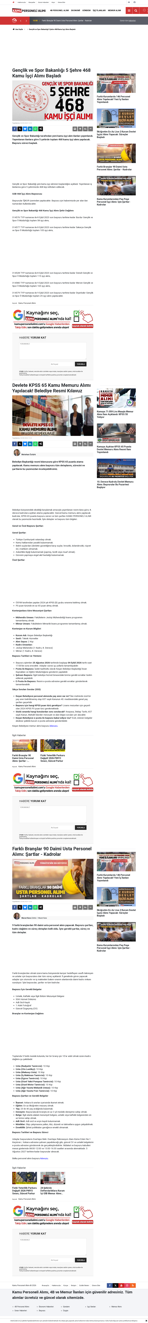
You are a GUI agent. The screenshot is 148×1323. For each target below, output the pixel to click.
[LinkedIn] (30, 129)
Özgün (65, 1310)
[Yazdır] (75, 129)
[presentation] (20, 20)
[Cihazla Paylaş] (40, 129)
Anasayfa (45, 1286)
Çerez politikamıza (125, 1321)
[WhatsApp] (35, 129)
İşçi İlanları (99, 10)
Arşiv (53, 2)
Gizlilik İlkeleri (84, 1286)
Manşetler (32, 2)
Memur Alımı (114, 10)
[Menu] (129, 10)
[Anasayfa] (13, 2)
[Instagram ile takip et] (127, 1285)
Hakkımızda (22, 2)
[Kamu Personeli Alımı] (28, 10)
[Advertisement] (74, 50)
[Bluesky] (25, 129)
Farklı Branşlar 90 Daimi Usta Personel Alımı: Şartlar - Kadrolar (67, 21)
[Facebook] (14, 129)
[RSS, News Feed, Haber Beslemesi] (133, 1285)
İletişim (73, 1286)
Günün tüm (128, 21)
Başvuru (42, 1310)
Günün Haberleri (43, 2)
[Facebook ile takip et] (110, 1285)
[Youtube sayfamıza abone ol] (121, 1285)
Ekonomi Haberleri (46, 1307)
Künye (65, 1286)
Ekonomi (75, 10)
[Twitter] (19, 129)
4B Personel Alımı (59, 10)
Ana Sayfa (19, 29)
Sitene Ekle (61, 2)
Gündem (86, 10)
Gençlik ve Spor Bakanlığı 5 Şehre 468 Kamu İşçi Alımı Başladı (52, 29)
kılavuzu (53, 726)
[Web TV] (129, 2)
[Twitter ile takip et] (115, 1285)
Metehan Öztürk (29, 454)
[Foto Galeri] (134, 2)
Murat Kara (26, 918)
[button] (80, 129)
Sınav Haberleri (21, 1310)
